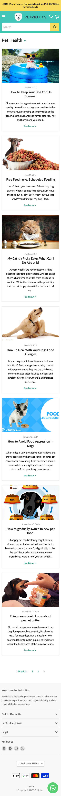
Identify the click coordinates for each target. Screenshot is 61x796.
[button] (57, 16)
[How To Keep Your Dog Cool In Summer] (30, 66)
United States (28, 763)
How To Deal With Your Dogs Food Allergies (30, 352)
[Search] (54, 27)
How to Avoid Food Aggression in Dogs (30, 443)
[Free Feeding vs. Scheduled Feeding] (30, 153)
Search (30, 786)
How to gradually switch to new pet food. (30, 531)
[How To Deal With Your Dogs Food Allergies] (30, 324)
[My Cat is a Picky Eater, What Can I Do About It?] (30, 232)
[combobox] (26, 27)
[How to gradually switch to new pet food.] (30, 502)
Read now (29, 126)
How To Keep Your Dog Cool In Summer (30, 94)
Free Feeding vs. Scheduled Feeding (30, 179)
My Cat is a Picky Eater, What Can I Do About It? (30, 260)
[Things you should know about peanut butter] (30, 590)
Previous (22, 671)
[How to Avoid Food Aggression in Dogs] (30, 415)
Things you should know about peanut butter (30, 618)
